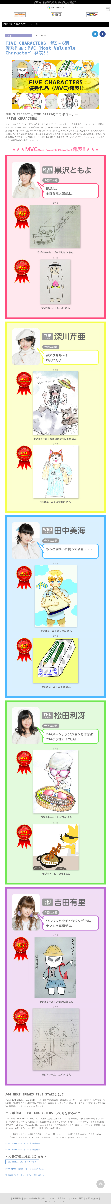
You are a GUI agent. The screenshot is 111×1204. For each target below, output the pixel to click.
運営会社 (62, 1199)
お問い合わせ (92, 1199)
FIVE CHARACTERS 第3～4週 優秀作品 (22, 1149)
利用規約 (17, 1199)
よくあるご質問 (76, 1199)
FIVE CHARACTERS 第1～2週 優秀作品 (22, 1143)
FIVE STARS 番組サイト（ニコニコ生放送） (25, 1169)
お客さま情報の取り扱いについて (39, 1199)
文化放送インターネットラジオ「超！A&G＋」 (25, 1175)
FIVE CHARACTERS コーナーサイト (22, 1162)
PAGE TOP (100, 1184)
